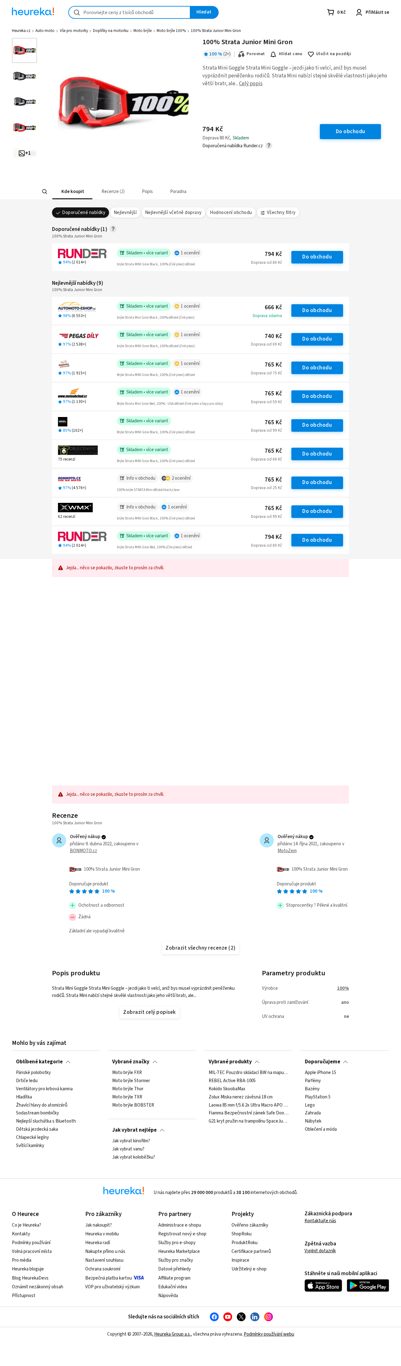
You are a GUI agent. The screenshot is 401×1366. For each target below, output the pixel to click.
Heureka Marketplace (179, 1251)
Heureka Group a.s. (172, 1334)
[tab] (72, 191)
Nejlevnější (125, 212)
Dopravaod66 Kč (266, 459)
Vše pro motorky (74, 31)
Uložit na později (333, 54)
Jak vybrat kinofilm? (131, 1141)
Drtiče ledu (27, 1081)
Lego (310, 1105)
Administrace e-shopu (179, 1225)
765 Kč (273, 365)
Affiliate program (174, 1278)
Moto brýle (142, 31)
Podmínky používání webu (269, 1334)
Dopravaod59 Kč (266, 402)
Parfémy (313, 1081)
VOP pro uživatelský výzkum (112, 1287)
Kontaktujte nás (320, 1220)
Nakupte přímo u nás (105, 1251)
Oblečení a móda (321, 1129)
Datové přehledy (174, 1269)
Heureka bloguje (28, 1269)
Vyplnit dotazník (320, 1251)
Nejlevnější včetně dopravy (173, 212)
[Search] (44, 192)
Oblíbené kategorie (39, 1062)
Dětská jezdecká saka (37, 1129)
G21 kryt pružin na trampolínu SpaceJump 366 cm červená (249, 1121)
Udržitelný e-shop (249, 1269)
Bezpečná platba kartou (108, 1278)
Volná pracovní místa (32, 1251)
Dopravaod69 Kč (266, 344)
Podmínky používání (31, 1242)
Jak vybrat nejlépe (134, 1130)
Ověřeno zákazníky (250, 1225)
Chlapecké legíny (32, 1137)
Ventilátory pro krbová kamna (44, 1089)
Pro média (21, 1260)
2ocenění (181, 478)
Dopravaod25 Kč (266, 488)
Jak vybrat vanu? (128, 1149)
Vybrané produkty (230, 1062)
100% (343, 988)
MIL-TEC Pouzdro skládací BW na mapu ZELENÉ (249, 1073)
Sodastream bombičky (37, 1113)
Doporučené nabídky (83, 212)
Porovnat (256, 54)
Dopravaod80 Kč (266, 262)
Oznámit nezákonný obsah (37, 1287)
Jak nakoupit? (98, 1225)
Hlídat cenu (290, 54)
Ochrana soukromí (102, 1269)
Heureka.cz (21, 31)
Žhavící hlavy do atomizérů (41, 1105)
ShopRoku (242, 1234)
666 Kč (273, 307)
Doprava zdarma (267, 316)
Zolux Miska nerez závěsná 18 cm (241, 1097)
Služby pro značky (175, 1260)
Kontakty (21, 1234)
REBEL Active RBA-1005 (232, 1081)
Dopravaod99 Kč (266, 430)
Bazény (312, 1089)
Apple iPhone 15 (320, 1073)
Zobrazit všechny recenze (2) (200, 948)
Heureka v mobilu (102, 1234)
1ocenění (190, 253)
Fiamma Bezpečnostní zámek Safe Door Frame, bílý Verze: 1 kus (249, 1113)
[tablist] (154, 191)
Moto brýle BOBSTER (133, 1105)
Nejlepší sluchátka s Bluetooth (46, 1121)
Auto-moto (45, 31)
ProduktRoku (245, 1242)
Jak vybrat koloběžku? (133, 1157)
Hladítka (24, 1097)
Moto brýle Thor (127, 1089)
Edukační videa (172, 1287)
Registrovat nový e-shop (182, 1234)
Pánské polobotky (33, 1073)
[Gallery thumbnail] (24, 50)
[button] (72, 191)
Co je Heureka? (26, 1225)
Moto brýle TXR (127, 1097)
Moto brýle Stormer (131, 1081)
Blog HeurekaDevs (30, 1278)
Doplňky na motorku (110, 31)
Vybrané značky (130, 1062)
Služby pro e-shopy (176, 1242)
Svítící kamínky (30, 1146)
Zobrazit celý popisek (149, 1012)
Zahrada (313, 1113)
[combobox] (129, 12)
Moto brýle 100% (171, 31)
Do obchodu (317, 257)
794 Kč (273, 254)
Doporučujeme (322, 1062)
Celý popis (251, 83)
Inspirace (240, 1260)
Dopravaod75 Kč (266, 373)
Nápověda (168, 1295)
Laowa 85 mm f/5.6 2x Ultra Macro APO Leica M (249, 1105)
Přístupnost (23, 1295)
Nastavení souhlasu (104, 1260)
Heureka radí (97, 1242)
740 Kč (273, 336)
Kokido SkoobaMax (227, 1089)
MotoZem (287, 850)
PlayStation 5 (318, 1097)
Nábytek (313, 1121)
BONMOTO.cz (83, 850)
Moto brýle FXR (127, 1073)
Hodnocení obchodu (231, 212)
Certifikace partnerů (251, 1251)
